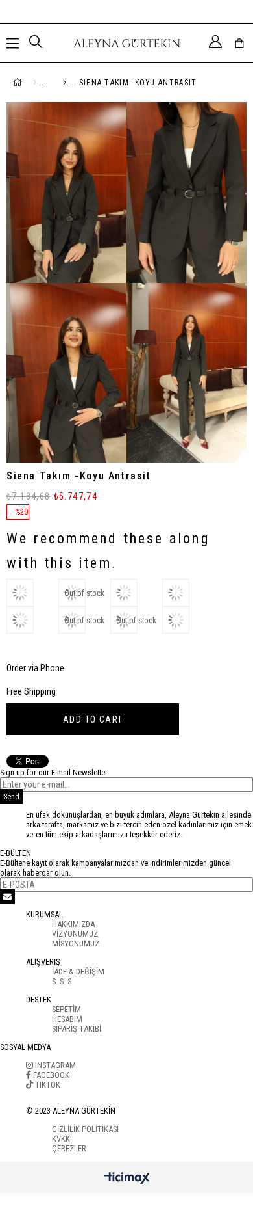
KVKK (61, 1139)
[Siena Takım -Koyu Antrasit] (188, 620)
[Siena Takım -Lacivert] (136, 592)
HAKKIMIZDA (73, 924)
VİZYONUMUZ (75, 934)
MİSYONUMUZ (75, 943)
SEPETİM (66, 1009)
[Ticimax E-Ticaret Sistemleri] (127, 1179)
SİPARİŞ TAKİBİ (76, 1029)
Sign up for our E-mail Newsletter (54, 772)
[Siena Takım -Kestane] (32, 592)
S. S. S (61, 981)
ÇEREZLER (69, 1148)
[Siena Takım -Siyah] (188, 592)
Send (11, 796)
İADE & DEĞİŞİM (78, 971)
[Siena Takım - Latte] (32, 620)
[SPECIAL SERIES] (59, 83)
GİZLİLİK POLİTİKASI (85, 1129)
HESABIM (67, 1019)
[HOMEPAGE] (32, 83)
